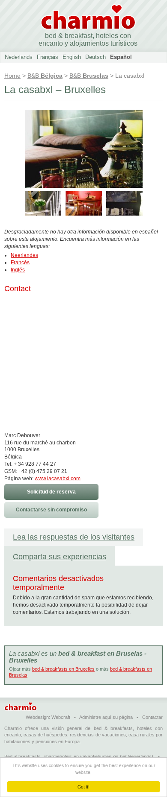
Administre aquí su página (106, 717)
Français (47, 57)
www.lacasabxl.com (58, 479)
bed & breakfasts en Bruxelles (63, 668)
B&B (45, 75)
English (72, 57)
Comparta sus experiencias (59, 556)
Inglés (18, 270)
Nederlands (19, 57)
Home (12, 75)
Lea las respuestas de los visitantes (73, 537)
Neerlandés (24, 255)
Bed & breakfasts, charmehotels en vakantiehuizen (57, 756)
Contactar (152, 717)
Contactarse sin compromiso (51, 510)
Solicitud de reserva (51, 492)
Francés (20, 263)
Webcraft (60, 717)
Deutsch (95, 57)
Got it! (83, 786)
